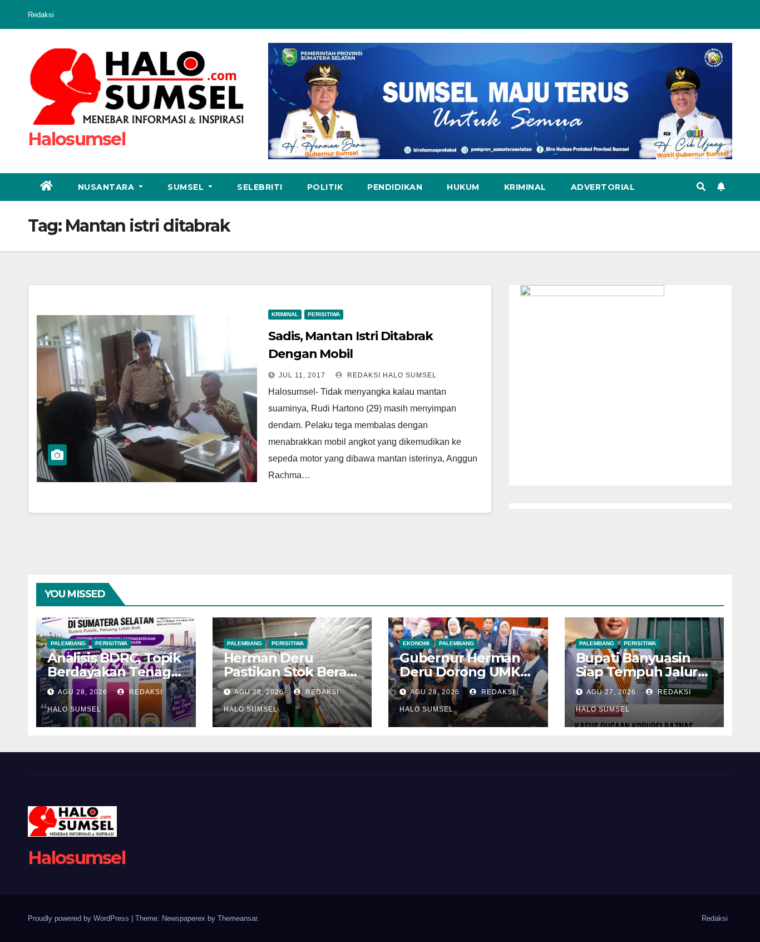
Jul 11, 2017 (302, 375)
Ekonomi (416, 643)
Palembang (68, 643)
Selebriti (260, 187)
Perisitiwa (324, 314)
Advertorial (603, 187)
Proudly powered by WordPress (79, 918)
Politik (325, 187)
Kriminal (525, 187)
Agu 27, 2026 (611, 692)
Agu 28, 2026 (82, 692)
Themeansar (237, 918)
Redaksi (41, 15)
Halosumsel (76, 139)
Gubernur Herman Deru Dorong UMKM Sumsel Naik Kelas (465, 672)
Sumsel (186, 187)
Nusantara (107, 187)
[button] (701, 187)
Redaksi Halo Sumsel (391, 375)
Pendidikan (394, 187)
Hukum (463, 187)
